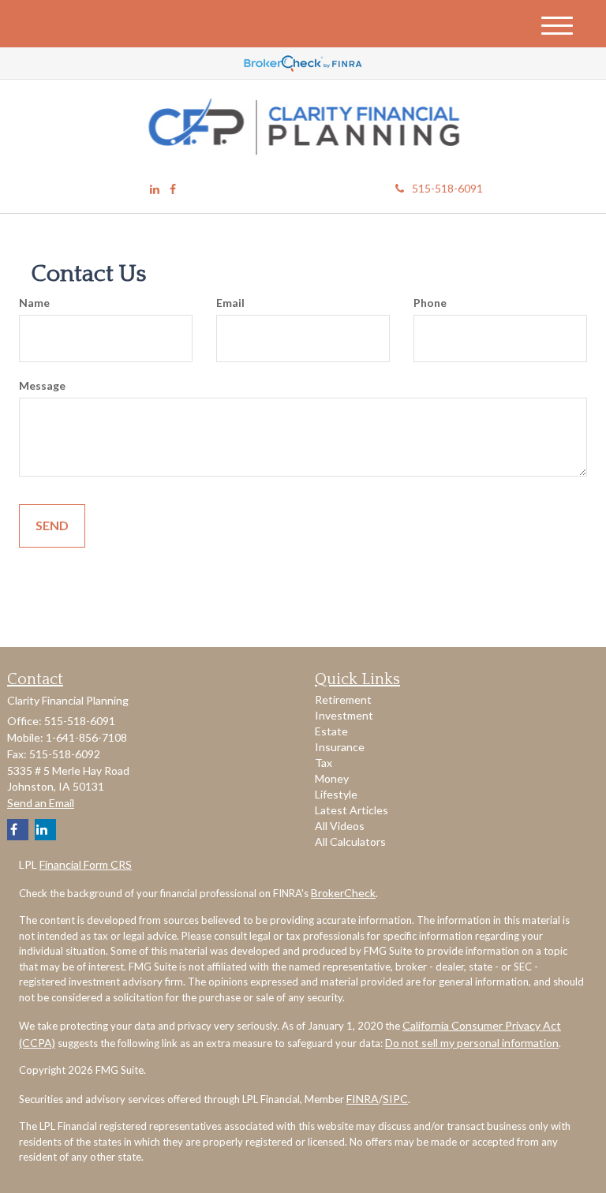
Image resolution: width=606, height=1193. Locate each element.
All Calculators (350, 841)
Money (332, 778)
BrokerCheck (343, 892)
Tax (323, 762)
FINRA (362, 1098)
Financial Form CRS (85, 864)
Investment (344, 715)
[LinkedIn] (154, 189)
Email (230, 302)
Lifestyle (336, 794)
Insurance (340, 747)
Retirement (343, 699)
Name (34, 302)
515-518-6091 (447, 188)
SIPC (395, 1098)
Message (42, 385)
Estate (331, 731)
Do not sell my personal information (472, 1042)
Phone (430, 302)
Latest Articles (351, 810)
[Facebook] (173, 189)
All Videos (340, 825)
